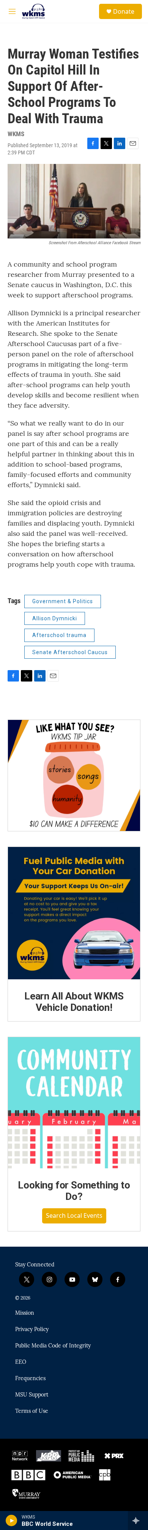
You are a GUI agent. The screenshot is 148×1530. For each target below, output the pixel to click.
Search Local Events (74, 1215)
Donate (123, 11)
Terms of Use (31, 1411)
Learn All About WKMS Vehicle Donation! (74, 1001)
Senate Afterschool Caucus (70, 652)
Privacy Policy (32, 1330)
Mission (24, 1313)
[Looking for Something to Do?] (74, 1103)
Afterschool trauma (59, 635)
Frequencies (30, 1379)
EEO (20, 1362)
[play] (11, 1520)
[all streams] (138, 1520)
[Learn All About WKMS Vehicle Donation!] (74, 913)
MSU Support (31, 1395)
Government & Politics (62, 601)
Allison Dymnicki (54, 618)
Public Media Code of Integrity (53, 1346)
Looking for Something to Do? (74, 1190)
